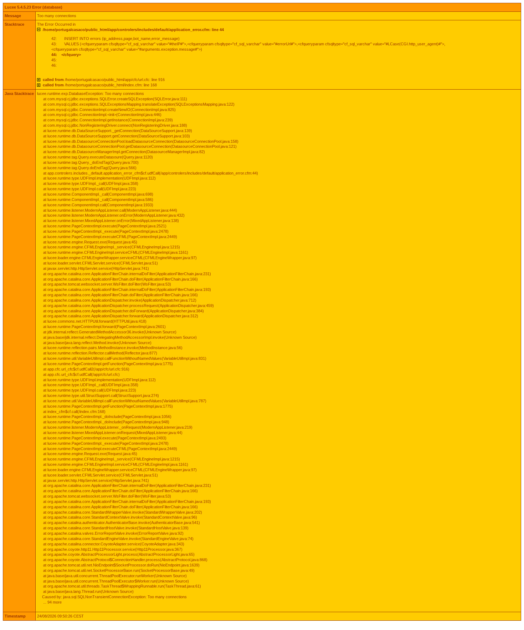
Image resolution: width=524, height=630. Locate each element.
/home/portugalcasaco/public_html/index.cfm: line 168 (100, 85)
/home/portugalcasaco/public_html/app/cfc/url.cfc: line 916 (104, 79)
